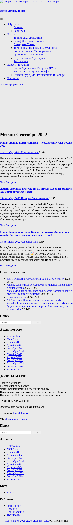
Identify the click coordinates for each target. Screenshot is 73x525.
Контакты (13, 78)
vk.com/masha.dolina (16, 419)
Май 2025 (12, 339)
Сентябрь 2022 (15, 363)
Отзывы (18, 27)
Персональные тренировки (30, 58)
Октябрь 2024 (15, 348)
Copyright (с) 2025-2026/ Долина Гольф (27, 520)
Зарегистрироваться (11, 84)
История (26, 198)
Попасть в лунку (16, 296)
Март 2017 (13, 369)
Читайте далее (8, 182)
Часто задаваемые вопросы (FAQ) (35, 68)
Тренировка (14, 514)
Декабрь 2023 (14, 354)
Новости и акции (18, 64)
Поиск (36, 322)
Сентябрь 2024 (15, 351)
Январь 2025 (14, 342)
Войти (10, 492)
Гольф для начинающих (29, 41)
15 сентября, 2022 (10, 198)
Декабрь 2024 (14, 345)
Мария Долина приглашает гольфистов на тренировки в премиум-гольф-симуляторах (39, 292)
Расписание (21, 61)
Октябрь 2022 (15, 360)
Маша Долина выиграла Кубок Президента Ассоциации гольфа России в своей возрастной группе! (34, 233)
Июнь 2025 (13, 336)
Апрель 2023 (14, 357)
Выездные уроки (24, 44)
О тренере (13, 24)
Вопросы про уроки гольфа (31, 71)
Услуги (11, 34)
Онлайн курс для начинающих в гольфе (39, 75)
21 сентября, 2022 (10, 152)
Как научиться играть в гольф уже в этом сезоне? (35, 278)
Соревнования (30, 152)
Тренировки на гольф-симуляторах (36, 47)
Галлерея (19, 30)
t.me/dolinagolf (21, 413)
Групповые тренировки (28, 54)
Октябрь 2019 (15, 366)
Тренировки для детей (28, 37)
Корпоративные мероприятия (32, 51)
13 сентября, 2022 (10, 241)
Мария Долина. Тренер (12, 10)
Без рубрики (14, 505)
